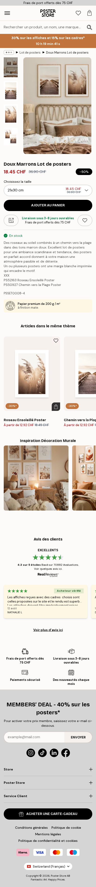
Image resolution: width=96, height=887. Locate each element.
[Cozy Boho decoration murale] (36, 478)
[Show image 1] (11, 67)
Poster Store (58, 875)
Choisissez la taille (17, 181)
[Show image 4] (11, 136)
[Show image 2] (11, 91)
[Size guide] (11, 220)
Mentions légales (48, 834)
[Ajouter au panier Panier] (56, 406)
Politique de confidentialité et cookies (48, 841)
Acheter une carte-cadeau (51, 814)
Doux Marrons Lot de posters (67, 53)
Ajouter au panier (48, 205)
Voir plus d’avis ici (48, 630)
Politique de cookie (66, 827)
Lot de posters (30, 53)
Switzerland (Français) (49, 867)
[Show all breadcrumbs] (9, 52)
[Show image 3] (11, 114)
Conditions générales (31, 827)
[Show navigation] (7, 13)
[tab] (78, 13)
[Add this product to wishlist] (85, 220)
